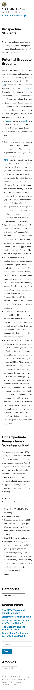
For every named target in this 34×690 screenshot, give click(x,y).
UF (4, 85)
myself (24, 121)
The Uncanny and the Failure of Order (13, 628)
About (5, 15)
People (15, 685)
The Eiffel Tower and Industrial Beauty (13, 611)
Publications (6, 685)
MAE (28, 88)
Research (15, 15)
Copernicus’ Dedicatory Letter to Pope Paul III (15, 634)
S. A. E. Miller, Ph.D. (12, 9)
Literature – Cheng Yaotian (16, 616)
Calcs (11, 682)
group (8, 121)
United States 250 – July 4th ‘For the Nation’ (15, 622)
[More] (25, 16)
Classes (4, 682)
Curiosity (19, 682)
